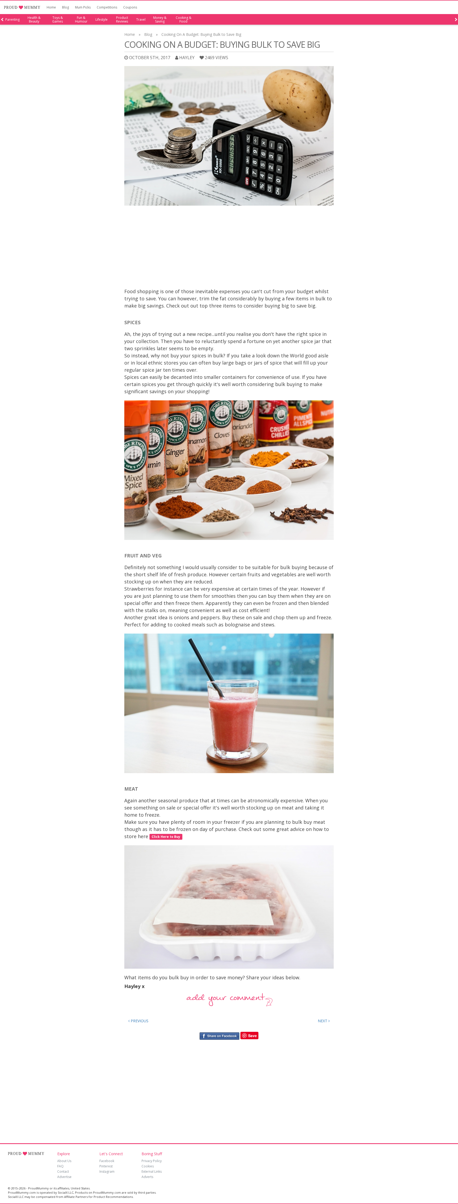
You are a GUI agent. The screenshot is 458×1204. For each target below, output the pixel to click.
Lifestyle (101, 19)
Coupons (130, 7)
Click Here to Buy (166, 836)
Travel (141, 19)
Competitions (107, 7)
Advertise (64, 1177)
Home (51, 7)
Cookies (148, 1166)
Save (252, 1035)
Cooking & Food (183, 19)
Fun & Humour (81, 19)
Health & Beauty (34, 19)
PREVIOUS (139, 1020)
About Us (64, 1161)
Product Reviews (122, 19)
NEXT (323, 1020)
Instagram (106, 1171)
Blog (65, 7)
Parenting (12, 19)
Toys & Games (57, 19)
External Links (152, 1171)
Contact (63, 1171)
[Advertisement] (229, 248)
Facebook (106, 1161)
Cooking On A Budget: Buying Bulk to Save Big (201, 34)
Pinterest (106, 1166)
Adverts (147, 1177)
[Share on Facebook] (219, 1035)
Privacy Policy (152, 1161)
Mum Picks (83, 7)
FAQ (60, 1166)
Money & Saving (159, 19)
